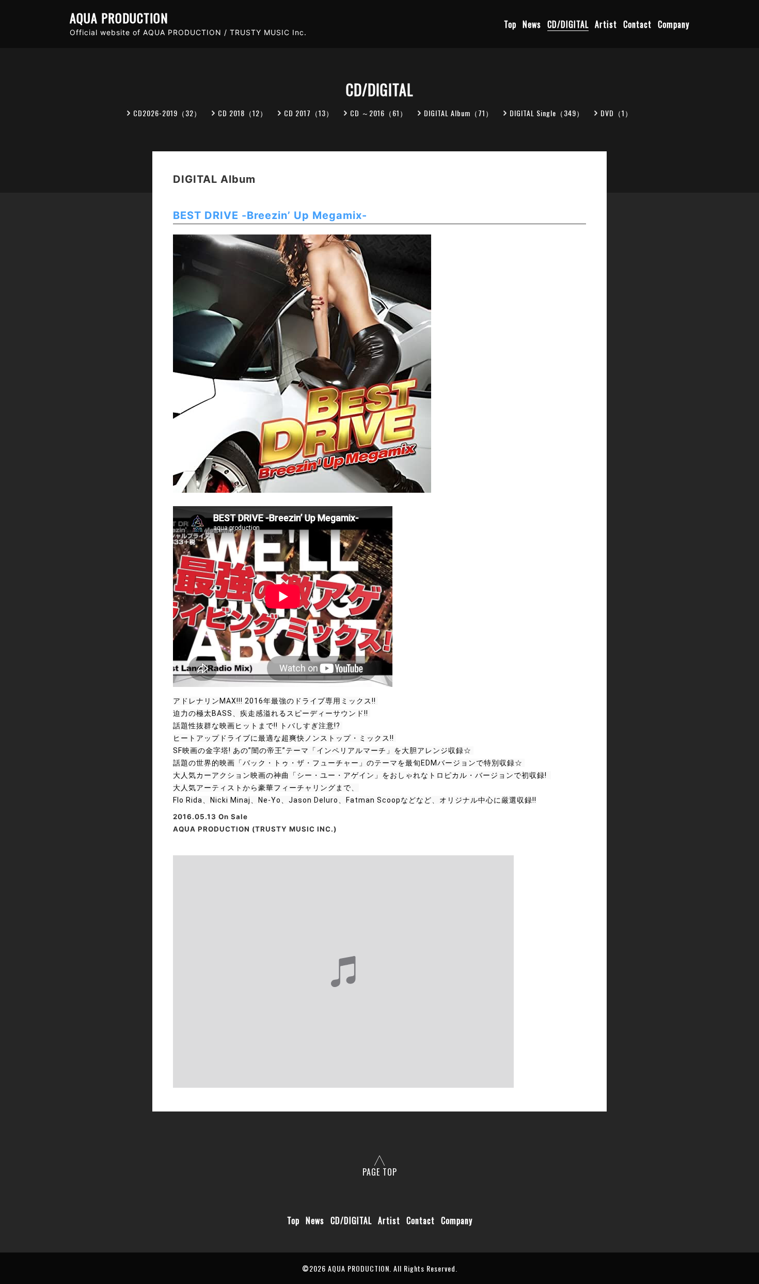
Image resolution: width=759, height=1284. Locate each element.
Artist (606, 24)
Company (673, 24)
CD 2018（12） (242, 112)
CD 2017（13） (309, 112)
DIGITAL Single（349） (547, 112)
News (532, 24)
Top (510, 24)
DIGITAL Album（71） (458, 112)
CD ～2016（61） (378, 112)
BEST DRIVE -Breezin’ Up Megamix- (270, 215)
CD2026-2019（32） (167, 112)
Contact (637, 24)
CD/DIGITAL (568, 24)
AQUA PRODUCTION (119, 17)
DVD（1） (616, 112)
